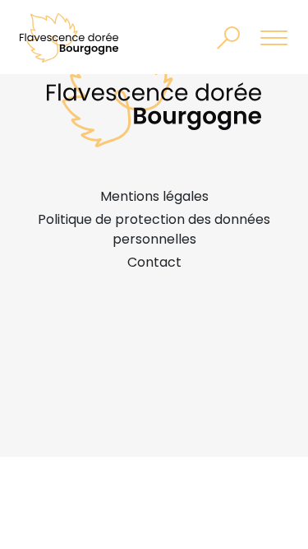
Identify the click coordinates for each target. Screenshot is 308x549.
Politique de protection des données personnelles (154, 229)
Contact (154, 262)
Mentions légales (154, 196)
